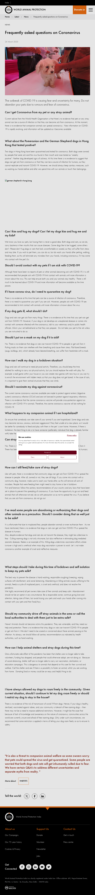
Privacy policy (72, 435)
